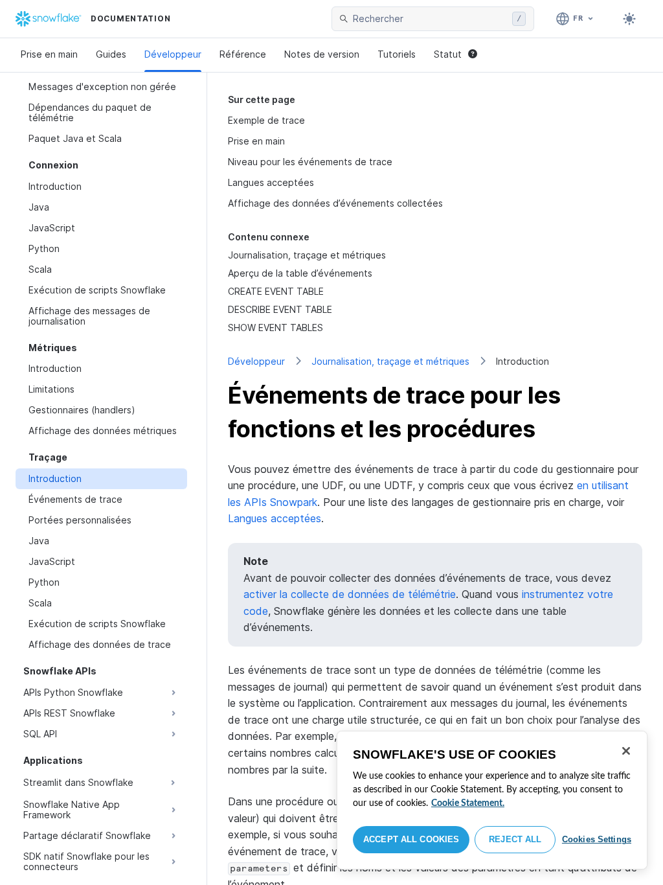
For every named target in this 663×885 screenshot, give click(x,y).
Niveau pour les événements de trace (310, 161)
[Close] (626, 751)
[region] (492, 800)
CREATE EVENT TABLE (276, 291)
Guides (111, 54)
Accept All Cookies (411, 839)
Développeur (172, 54)
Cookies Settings (596, 839)
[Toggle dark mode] (629, 19)
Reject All (515, 839)
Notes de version (321, 54)
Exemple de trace (266, 120)
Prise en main (49, 54)
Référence (242, 54)
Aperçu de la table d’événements (300, 273)
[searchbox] (430, 18)
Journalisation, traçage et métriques (390, 361)
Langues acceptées (271, 182)
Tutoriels (396, 54)
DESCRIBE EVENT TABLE (280, 309)
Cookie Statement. (467, 803)
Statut (448, 54)
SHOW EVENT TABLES (275, 327)
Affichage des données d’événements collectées (335, 203)
